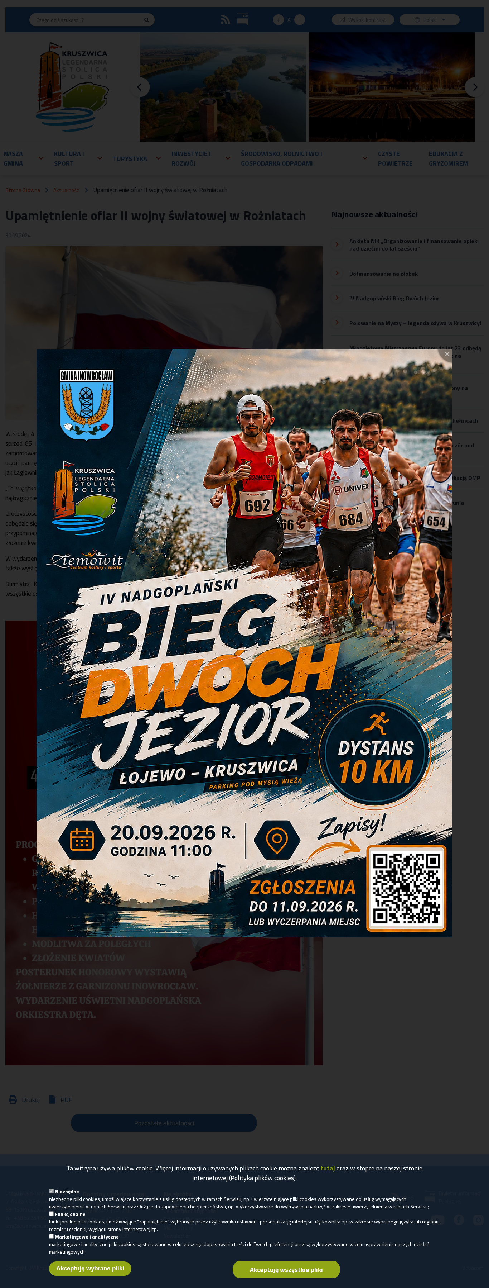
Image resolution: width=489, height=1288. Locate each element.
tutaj (327, 1168)
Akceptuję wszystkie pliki (286, 1269)
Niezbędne (67, 1191)
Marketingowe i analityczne (87, 1236)
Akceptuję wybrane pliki (90, 1268)
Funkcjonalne (70, 1214)
